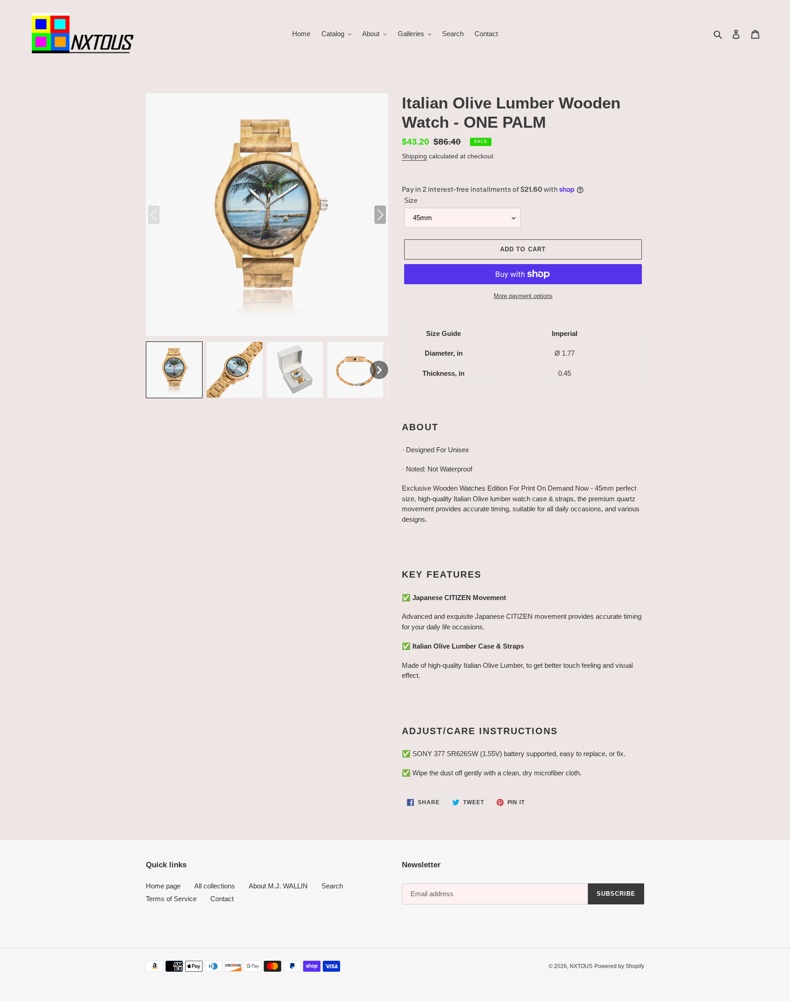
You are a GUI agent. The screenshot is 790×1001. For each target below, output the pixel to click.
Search (332, 886)
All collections (214, 886)
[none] (174, 369)
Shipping (414, 156)
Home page (163, 886)
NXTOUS (581, 966)
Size (410, 200)
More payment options (523, 295)
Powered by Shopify (619, 966)
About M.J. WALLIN (278, 886)
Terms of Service (171, 899)
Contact (222, 899)
